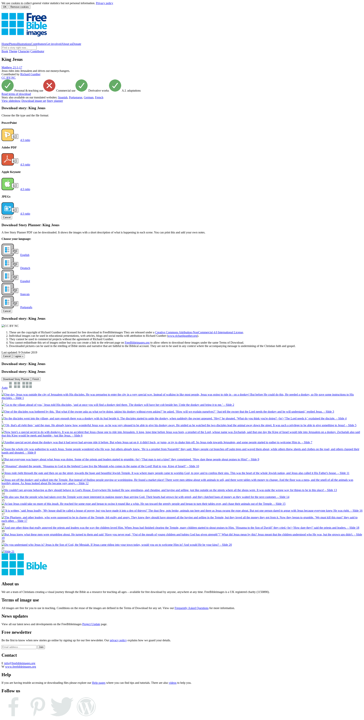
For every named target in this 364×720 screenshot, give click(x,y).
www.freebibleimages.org (20, 666)
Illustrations (24, 44)
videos (173, 682)
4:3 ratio (25, 140)
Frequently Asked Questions (192, 608)
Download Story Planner (16, 379)
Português (26, 307)
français (25, 294)
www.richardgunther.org (182, 335)
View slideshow (11, 100)
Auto (5, 387)
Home (5, 44)
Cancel (7, 217)
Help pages (98, 682)
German (88, 97)
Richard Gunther (30, 74)
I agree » (18, 356)
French (99, 97)
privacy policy (118, 640)
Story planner (55, 100)
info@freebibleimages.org (19, 663)
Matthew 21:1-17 (12, 67)
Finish (35, 379)
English (24, 255)
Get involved (53, 44)
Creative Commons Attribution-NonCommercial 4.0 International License (199, 332)
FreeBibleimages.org (137, 342)
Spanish (62, 97)
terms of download (16, 94)
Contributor (37, 51)
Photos (13, 44)
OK (5, 6)
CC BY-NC (9, 77)
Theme (13, 51)
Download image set (33, 100)
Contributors (38, 44)
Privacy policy (104, 3)
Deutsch (25, 268)
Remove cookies (19, 6)
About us (66, 44)
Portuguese (75, 97)
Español (25, 281)
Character (24, 51)
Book (5, 51)
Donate (76, 44)
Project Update (91, 624)
